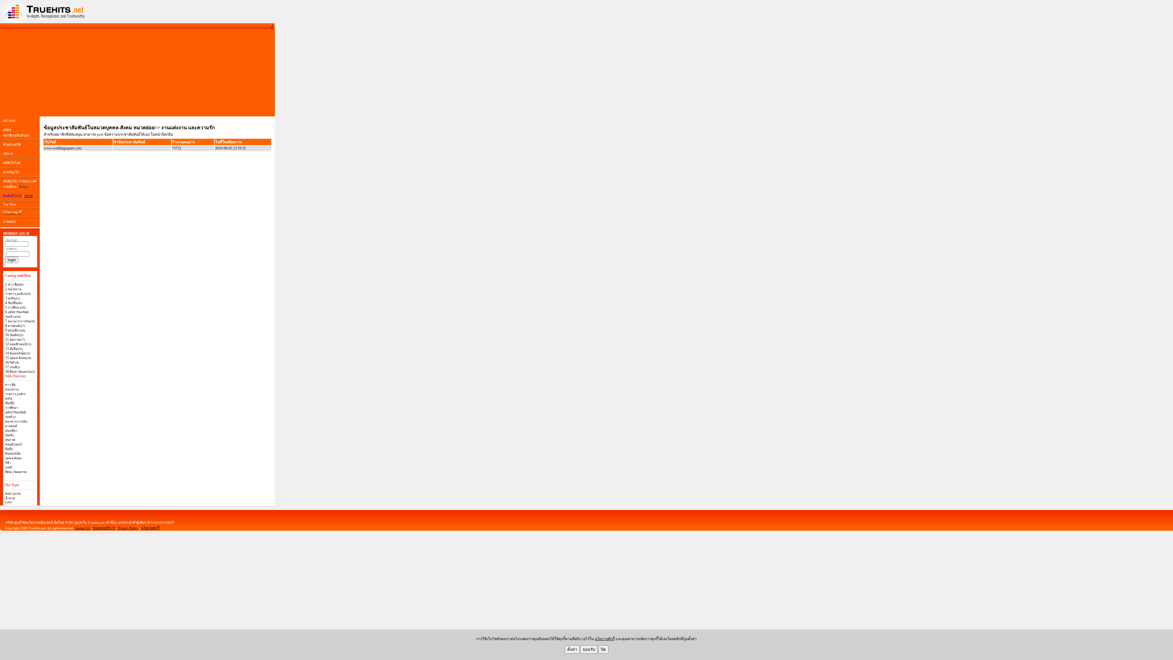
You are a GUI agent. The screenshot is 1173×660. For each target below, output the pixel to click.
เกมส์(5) (15, 367)
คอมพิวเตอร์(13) (20, 344)
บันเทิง (9, 435)
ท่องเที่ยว (11, 430)
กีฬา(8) (14, 362)
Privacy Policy (128, 528)
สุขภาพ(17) (17, 339)
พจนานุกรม (13, 493)
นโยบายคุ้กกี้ (605, 639)
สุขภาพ (10, 440)
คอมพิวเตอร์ (13, 444)
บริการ (8, 154)
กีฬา (8, 462)
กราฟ (28, 196)
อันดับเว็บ (10, 181)
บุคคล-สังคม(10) (20, 358)
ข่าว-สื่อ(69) (15, 284)
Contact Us (82, 528)
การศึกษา (11, 407)
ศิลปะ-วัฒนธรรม (16, 472)
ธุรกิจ (8, 398)
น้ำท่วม (10, 498)
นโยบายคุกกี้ (150, 528)
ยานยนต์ (11, 426)
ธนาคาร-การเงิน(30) (21, 321)
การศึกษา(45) (17, 307)
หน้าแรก (9, 121)
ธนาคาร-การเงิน (16, 421)
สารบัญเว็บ (11, 172)
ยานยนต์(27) (16, 326)
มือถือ (9, 449)
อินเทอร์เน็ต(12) (20, 353)
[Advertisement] (137, 73)
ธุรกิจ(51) (14, 298)
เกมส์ (8, 467)
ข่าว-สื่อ (10, 385)
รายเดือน (9, 187)
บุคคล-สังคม (13, 458)
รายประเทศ (28, 181)
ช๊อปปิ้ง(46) (15, 303)
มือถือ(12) (16, 348)
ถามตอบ (9, 221)
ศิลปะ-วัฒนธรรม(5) (22, 371)
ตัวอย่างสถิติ (12, 144)
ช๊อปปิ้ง (9, 403)
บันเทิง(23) (16, 335)
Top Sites (9, 204)
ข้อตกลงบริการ (104, 528)
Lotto (8, 502)
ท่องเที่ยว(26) (16, 330)
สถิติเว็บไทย (11, 163)
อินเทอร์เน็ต (13, 453)
